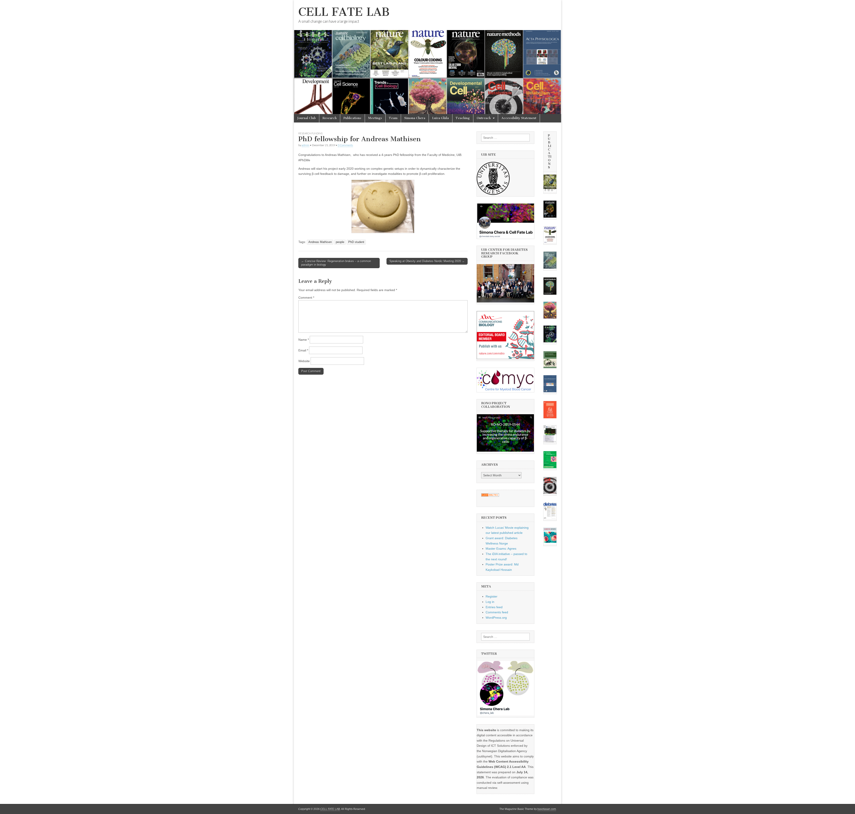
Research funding (310, 133)
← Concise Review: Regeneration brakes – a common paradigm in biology (336, 262)
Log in (490, 602)
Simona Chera (414, 118)
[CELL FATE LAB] (427, 57)
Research (330, 118)
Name (303, 339)
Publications (352, 118)
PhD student (356, 242)
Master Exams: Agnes (501, 548)
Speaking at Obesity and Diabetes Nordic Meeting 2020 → (427, 261)
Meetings (375, 118)
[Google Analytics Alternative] (490, 495)
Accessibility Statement (518, 118)
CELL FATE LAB (344, 12)
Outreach (484, 118)
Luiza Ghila (440, 118)
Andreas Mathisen (320, 242)
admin (305, 145)
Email (303, 350)
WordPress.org (496, 617)
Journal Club (306, 118)
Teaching (463, 118)
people (340, 242)
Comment (306, 297)
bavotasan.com (546, 809)
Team (393, 118)
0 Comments (345, 145)
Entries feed (494, 607)
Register (491, 596)
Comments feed (497, 612)
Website (304, 361)
